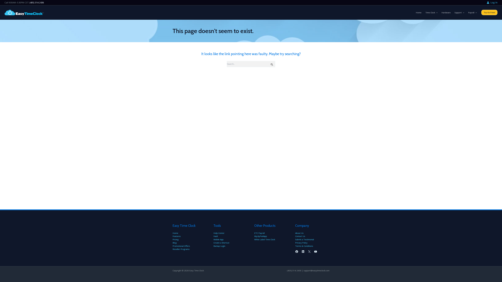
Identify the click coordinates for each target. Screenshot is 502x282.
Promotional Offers (181, 246)
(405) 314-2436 (37, 2)
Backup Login (219, 246)
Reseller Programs (181, 249)
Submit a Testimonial (304, 239)
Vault (215, 236)
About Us (299, 233)
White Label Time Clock (264, 239)
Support (458, 12)
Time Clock (430, 12)
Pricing (176, 239)
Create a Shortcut (221, 242)
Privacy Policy (301, 242)
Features (177, 236)
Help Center (218, 233)
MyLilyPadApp (260, 236)
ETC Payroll (259, 233)
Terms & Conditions (304, 246)
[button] (436, 12)
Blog (175, 242)
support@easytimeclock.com (316, 270)
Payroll (471, 12)
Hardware (446, 12)
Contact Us (300, 236)
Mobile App (218, 239)
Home (418, 12)
